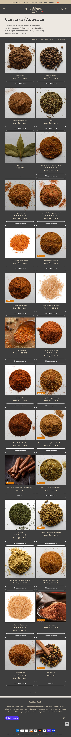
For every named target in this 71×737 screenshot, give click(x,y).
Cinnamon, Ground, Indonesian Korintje (51, 443)
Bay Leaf (20, 165)
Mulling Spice (51, 672)
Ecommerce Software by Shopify (34, 734)
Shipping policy (34, 736)
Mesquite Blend (20, 672)
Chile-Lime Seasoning (51, 350)
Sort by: (35, 40)
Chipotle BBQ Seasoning (51, 398)
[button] (4, 9)
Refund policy (49, 734)
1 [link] (30, 693)
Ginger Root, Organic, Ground (20, 580)
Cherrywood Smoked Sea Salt (51, 305)
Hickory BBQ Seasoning (51, 580)
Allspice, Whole (51, 75)
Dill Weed (20, 532)
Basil (51, 120)
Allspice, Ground (20, 75)
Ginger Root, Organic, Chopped (51, 532)
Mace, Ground (51, 625)
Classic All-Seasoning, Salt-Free (51, 487)
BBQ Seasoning (20, 213)
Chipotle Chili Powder (20, 443)
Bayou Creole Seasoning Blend (51, 165)
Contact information (46, 736)
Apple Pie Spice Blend (20, 120)
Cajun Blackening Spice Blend (51, 213)
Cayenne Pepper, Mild (20, 305)
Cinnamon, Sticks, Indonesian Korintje (20, 487)
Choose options (20, 83)
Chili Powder (20, 398)
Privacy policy (24, 736)
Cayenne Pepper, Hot (51, 260)
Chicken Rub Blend (20, 350)
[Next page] (41, 693)
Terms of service (59, 734)
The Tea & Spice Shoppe (18, 734)
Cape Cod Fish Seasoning (20, 260)
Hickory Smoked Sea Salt (20, 625)
